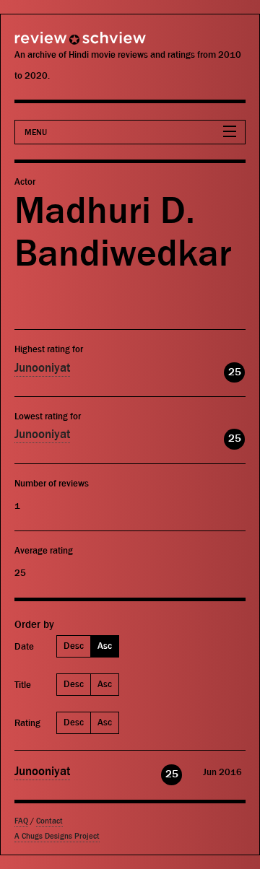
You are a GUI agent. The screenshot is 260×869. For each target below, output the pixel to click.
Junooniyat (42, 368)
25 (234, 372)
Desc (74, 645)
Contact (49, 821)
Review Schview (54, 44)
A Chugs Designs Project (57, 836)
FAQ (21, 821)
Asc (105, 645)
